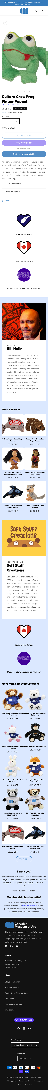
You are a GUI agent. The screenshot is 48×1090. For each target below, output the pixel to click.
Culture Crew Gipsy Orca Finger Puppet (13, 506)
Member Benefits (12, 987)
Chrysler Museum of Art (20, 1077)
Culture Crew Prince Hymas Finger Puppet (35, 473)
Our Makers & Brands (14, 1004)
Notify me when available (24, 154)
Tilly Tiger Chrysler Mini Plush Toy (35, 814)
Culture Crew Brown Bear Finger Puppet (35, 440)
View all (24, 859)
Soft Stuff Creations (10, 104)
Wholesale (9, 1010)
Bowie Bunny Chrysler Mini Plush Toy (13, 781)
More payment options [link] (24, 149)
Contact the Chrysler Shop (16, 993)
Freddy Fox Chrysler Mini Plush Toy (35, 781)
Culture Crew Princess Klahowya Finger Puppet (13, 473)
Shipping (5, 112)
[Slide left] (18, 91)
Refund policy (36, 1077)
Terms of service (24, 1081)
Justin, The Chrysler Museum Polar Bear (35, 714)
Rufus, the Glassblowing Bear (35, 746)
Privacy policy (12, 1081)
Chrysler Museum (12, 982)
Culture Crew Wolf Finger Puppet (35, 506)
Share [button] (7, 201)
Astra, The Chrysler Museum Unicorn (13, 747)
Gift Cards (9, 999)
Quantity (5, 116)
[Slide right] (29, 91)
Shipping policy (38, 1081)
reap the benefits (29, 905)
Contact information (25, 1085)
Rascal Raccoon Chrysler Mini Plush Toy (13, 814)
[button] (5, 11)
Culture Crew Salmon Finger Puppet (12, 440)
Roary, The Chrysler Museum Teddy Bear (13, 714)
